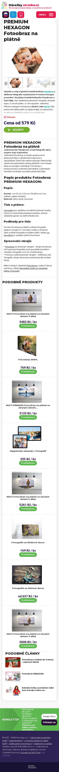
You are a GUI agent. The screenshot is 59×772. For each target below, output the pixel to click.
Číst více (11, 117)
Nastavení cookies (43, 743)
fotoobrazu (32, 265)
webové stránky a (20, 749)
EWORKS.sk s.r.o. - (27, 746)
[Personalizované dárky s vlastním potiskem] (28, 5)
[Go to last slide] (6, 83)
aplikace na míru (38, 749)
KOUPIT (18, 129)
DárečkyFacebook (32, 767)
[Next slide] (53, 83)
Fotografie (8, 210)
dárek (47, 106)
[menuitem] (15, 84)
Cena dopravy (15, 740)
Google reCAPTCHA (30, 752)
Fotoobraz (9, 247)
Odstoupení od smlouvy (20, 743)
